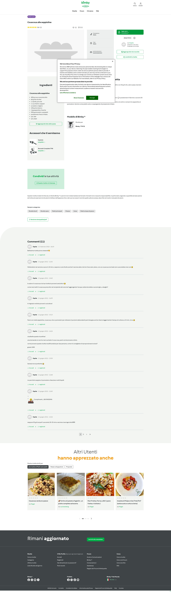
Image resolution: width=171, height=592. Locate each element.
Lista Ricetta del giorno (34, 566)
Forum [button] (82, 11)
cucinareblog (64, 506)
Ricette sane (45, 211)
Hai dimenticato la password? (66, 563)
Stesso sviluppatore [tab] (56, 467)
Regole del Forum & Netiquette (97, 568)
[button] (135, 4)
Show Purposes (79, 98)
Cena (75, 211)
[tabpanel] (85, 496)
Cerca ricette (31, 557)
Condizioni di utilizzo (71, 588)
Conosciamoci (91, 563)
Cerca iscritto (121, 563)
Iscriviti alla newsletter (95, 539)
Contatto (61, 588)
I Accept (92, 98)
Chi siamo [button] (90, 11)
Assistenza (90, 566)
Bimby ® (89, 560)
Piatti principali (57, 211)
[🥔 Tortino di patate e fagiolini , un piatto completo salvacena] (71, 484)
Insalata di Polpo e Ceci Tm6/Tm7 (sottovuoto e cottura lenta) (129, 502)
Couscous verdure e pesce (38, 501)
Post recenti (61, 566)
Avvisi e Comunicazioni (94, 557)
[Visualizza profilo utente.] (124, 44)
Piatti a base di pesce (87, 211)
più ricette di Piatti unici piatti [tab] (38, 467)
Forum (89, 554)
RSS (118, 566)
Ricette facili (33, 211)
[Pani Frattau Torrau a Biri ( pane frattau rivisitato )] (100, 484)
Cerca (119, 554)
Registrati (60, 560)
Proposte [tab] (69, 467)
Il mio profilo (70, 554)
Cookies (121, 588)
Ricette (29, 554)
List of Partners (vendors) (68, 93)
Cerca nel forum (122, 560)
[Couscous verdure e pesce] (41, 484)
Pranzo (68, 211)
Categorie (30, 560)
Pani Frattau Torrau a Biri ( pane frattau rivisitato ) (99, 502)
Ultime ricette (31, 563)
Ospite (131, 43)
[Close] (113, 61)
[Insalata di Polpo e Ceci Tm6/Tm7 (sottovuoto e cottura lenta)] (130, 484)
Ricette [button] (74, 11)
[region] (86, 81)
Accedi (59, 557)
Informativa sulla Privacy (86, 588)
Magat (33, 504)
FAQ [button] (97, 11)
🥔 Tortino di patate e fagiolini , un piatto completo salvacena (70, 502)
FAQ (115, 588)
